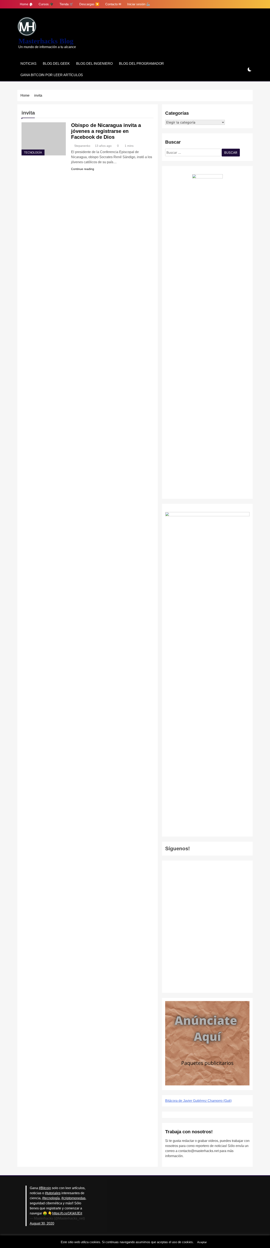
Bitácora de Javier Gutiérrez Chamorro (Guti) (198, 1100)
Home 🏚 (26, 4)
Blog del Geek (56, 63)
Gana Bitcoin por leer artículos (51, 75)
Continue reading (82, 169)
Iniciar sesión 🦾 (138, 4)
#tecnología (51, 1198)
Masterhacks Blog (45, 41)
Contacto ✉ (113, 4)
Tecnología (33, 152)
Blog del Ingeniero (94, 63)
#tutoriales (53, 1193)
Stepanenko (82, 145)
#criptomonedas (73, 1198)
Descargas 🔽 (89, 4)
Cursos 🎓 (46, 4)
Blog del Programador (141, 63)
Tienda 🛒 (66, 4)
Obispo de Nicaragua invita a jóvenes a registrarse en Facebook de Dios (106, 131)
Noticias (28, 63)
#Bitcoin (45, 1188)
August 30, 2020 (42, 1223)
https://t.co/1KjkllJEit (67, 1213)
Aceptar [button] (202, 1242)
